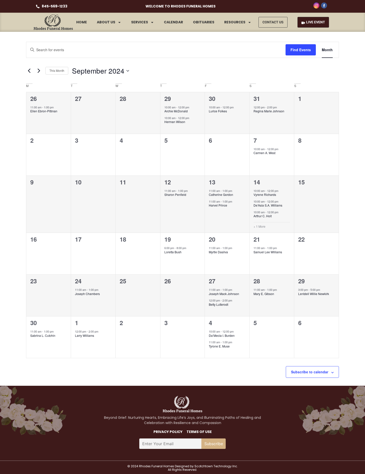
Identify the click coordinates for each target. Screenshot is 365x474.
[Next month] (39, 71)
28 (257, 281)
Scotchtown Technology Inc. (216, 466)
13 (212, 182)
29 (167, 98)
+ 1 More (259, 226)
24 (78, 281)
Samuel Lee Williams (268, 252)
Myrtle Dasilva (218, 252)
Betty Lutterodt (218, 304)
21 (257, 239)
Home (81, 22)
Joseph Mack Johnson (224, 294)
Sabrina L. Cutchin (42, 335)
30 (212, 98)
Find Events (301, 49)
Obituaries (203, 22)
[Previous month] (29, 71)
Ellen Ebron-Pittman (43, 111)
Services (139, 22)
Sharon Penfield (175, 194)
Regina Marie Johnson (269, 111)
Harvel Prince (218, 205)
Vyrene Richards (265, 194)
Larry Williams (84, 335)
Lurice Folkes (218, 111)
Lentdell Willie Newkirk (313, 294)
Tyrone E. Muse (219, 346)
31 (257, 98)
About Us (106, 22)
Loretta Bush (173, 252)
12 (167, 182)
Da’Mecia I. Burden (222, 335)
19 (167, 239)
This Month (56, 70)
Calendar (173, 22)
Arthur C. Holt (263, 216)
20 (212, 239)
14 (257, 182)
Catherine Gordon (221, 194)
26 (33, 98)
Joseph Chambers (87, 294)
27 (212, 281)
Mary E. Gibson (264, 294)
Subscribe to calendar (309, 371)
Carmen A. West (264, 153)
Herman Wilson (174, 122)
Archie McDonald (176, 111)
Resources (234, 22)
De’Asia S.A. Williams (268, 205)
